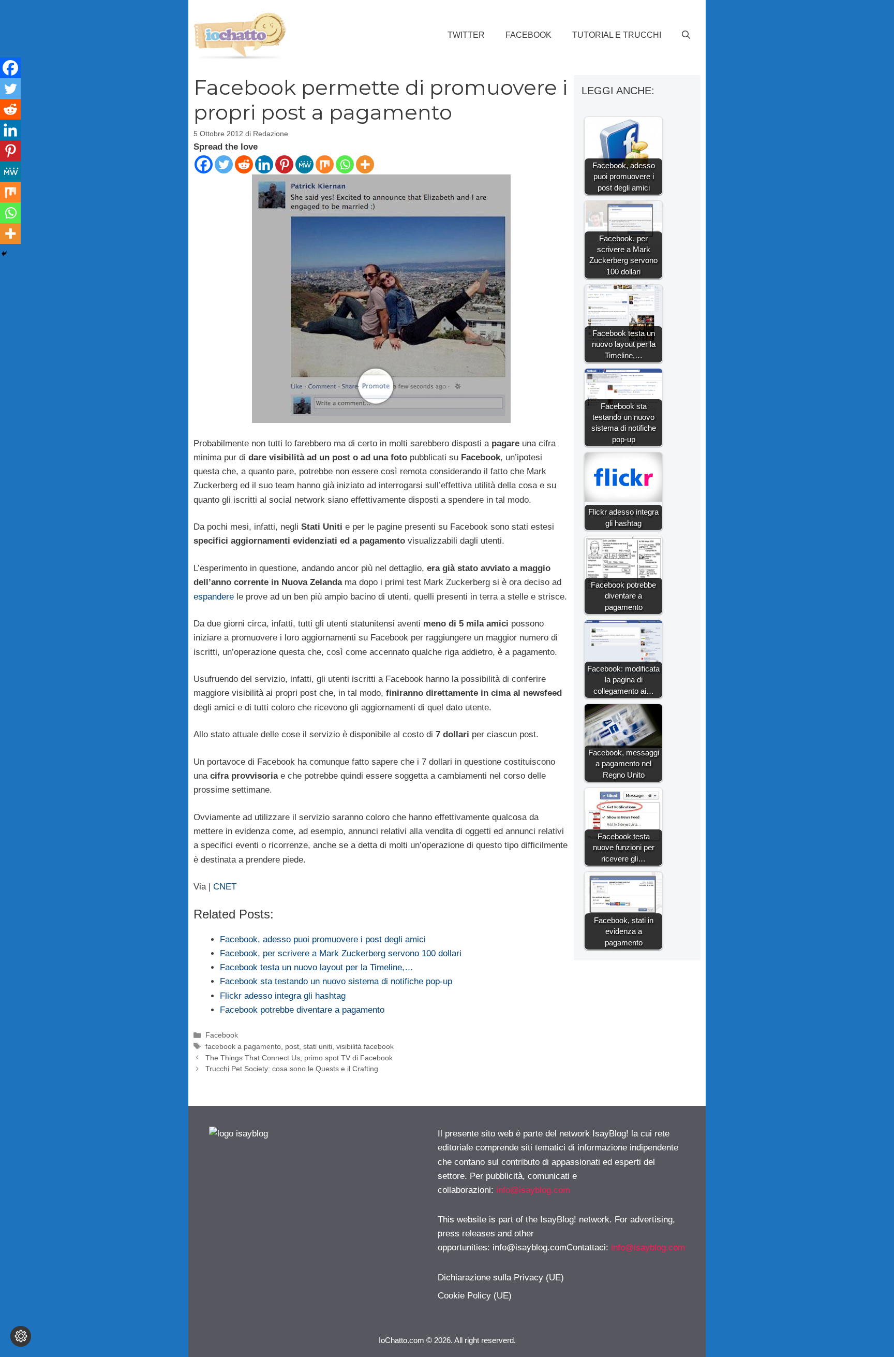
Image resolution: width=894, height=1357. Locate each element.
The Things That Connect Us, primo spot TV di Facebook (299, 1058)
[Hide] (4, 254)
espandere (213, 597)
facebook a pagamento (243, 1046)
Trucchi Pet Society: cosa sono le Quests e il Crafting (291, 1068)
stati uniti (317, 1046)
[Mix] (325, 164)
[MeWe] (304, 164)
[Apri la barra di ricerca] (686, 35)
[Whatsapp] (345, 164)
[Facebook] (204, 164)
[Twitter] (224, 164)
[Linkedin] (264, 164)
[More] (365, 164)
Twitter (466, 35)
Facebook (528, 35)
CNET (224, 887)
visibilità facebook (365, 1046)
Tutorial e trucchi (616, 35)
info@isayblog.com (533, 1190)
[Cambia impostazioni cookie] (20, 1336)
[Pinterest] (284, 164)
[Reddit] (244, 164)
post (292, 1046)
